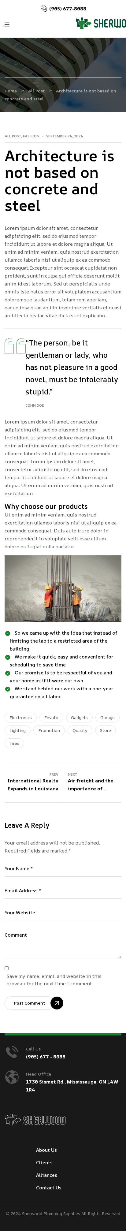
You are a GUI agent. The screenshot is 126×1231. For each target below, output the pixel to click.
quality (79, 730)
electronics (20, 717)
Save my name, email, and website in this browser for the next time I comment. (54, 980)
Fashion (31, 136)
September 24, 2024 (64, 136)
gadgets (79, 717)
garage (107, 717)
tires (14, 743)
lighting (17, 730)
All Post (13, 136)
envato (51, 717)
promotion (49, 730)
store (105, 730)
